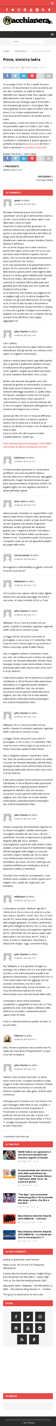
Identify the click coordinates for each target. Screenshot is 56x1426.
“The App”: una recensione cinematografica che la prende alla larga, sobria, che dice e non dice (35, 1199)
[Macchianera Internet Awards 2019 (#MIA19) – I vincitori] (9, 1219)
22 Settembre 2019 (28, 1222)
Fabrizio (18, 1035)
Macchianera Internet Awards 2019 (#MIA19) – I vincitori (34, 1217)
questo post (32, 143)
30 (36, 1241)
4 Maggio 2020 (26, 1161)
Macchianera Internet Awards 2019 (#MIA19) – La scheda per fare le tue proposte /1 (35, 1234)
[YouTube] (31, 10)
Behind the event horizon (26, 1259)
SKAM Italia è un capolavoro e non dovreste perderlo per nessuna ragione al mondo (34, 1154)
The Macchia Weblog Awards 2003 (29, 1280)
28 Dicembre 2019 (27, 1207)
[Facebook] (6, 10)
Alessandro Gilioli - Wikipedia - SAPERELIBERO (26, 1285)
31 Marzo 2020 (26, 1185)
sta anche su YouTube (34, 147)
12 (37, 1185)
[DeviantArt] (49, 10)
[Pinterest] (25, 10)
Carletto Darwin (31, 67)
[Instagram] (19, 10)
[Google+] (43, 10)
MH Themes (29, 1422)
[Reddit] (37, 10)
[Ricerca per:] (28, 41)
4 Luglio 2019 (25, 1241)
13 (45, 67)
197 (37, 1161)
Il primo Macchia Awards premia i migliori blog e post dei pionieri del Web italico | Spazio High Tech (27, 1277)
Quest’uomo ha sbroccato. (30, 1294)
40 (41, 1222)
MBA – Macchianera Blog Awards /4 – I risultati (27, 1289)
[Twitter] (13, 10)
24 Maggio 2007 (13, 67)
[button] (51, 3)
